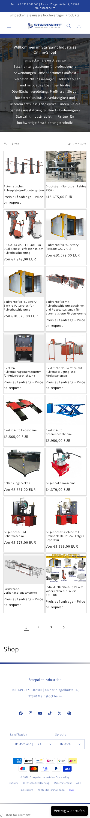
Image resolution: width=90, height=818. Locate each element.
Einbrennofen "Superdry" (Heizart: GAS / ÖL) (63, 247)
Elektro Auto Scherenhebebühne (59, 432)
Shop (72, 789)
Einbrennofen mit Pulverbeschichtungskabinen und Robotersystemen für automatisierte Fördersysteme (66, 307)
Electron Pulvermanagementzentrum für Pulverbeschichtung (23, 372)
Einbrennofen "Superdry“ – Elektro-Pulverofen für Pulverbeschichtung (22, 305)
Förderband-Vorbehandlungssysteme (20, 591)
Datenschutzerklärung (36, 782)
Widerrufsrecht (63, 782)
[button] (9, 26)
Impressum (26, 789)
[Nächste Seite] (64, 627)
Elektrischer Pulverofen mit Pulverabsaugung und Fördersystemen (64, 372)
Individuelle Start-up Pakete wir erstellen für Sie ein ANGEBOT (64, 591)
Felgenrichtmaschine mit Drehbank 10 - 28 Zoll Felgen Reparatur (65, 536)
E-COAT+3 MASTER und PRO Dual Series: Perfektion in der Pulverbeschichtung (23, 249)
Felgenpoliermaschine (60, 483)
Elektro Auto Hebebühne (20, 430)
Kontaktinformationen (51, 789)
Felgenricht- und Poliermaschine (15, 534)
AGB (78, 782)
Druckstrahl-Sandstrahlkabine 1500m (66, 188)
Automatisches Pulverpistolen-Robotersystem (24, 188)
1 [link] (26, 627)
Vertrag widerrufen (69, 810)
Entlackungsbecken (17, 483)
